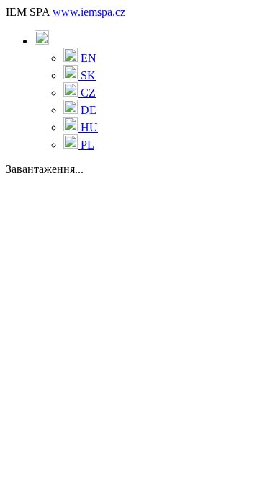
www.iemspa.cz (89, 12)
